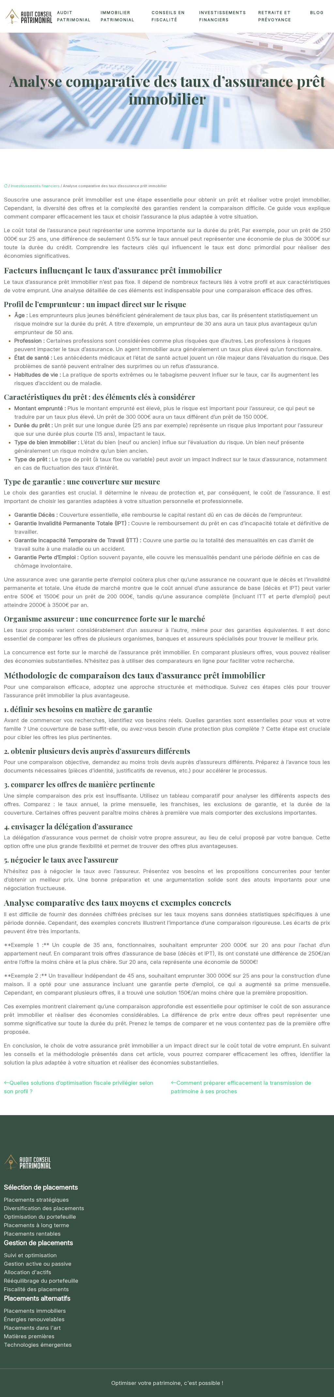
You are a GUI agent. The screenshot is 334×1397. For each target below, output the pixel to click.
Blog (317, 12)
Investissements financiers (222, 16)
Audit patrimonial (74, 16)
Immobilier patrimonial (118, 16)
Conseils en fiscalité (168, 16)
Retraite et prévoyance (274, 16)
